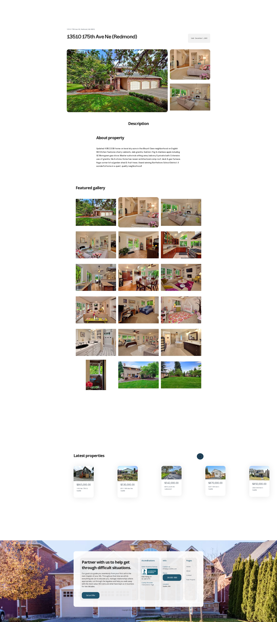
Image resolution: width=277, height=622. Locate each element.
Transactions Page (148, 585)
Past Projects (190, 580)
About (188, 571)
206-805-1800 (172, 577)
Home (188, 567)
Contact (189, 575)
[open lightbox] (117, 80)
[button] (200, 456)
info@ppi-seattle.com (170, 569)
